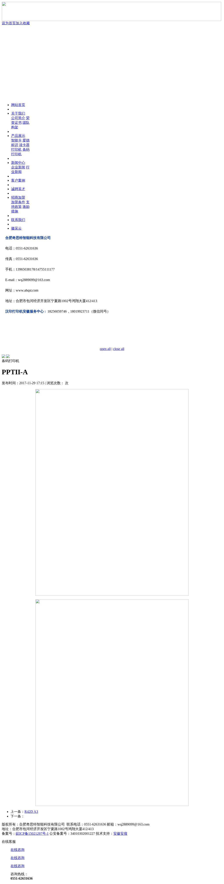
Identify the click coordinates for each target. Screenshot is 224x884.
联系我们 (18, 220)
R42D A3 (31, 811)
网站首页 (18, 105)
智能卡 (16, 140)
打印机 (16, 149)
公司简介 (18, 118)
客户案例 (18, 180)
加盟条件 (18, 202)
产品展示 (18, 136)
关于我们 (18, 113)
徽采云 (16, 228)
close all (118, 349)
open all (105, 349)
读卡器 (24, 145)
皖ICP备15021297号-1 (32, 833)
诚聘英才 (18, 189)
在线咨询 (17, 850)
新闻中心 (18, 162)
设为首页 (9, 23)
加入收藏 (23, 23)
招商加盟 (18, 197)
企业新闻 (18, 167)
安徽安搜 (120, 833)
